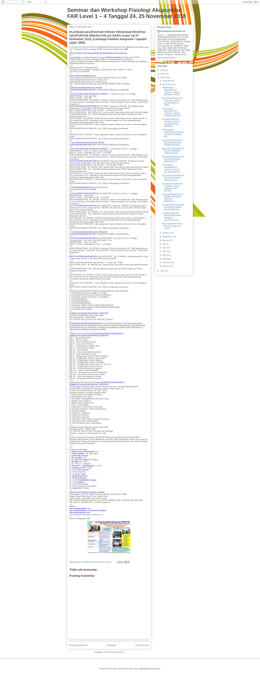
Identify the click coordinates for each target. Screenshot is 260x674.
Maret (165, 259)
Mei (164, 251)
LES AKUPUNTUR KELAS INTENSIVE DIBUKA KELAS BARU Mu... (173, 207)
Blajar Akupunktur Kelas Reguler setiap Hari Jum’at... (172, 226)
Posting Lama (142, 645)
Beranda (112, 645)
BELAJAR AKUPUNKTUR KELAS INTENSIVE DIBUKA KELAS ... (173, 151)
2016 (162, 77)
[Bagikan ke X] (123, 562)
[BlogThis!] (120, 562)
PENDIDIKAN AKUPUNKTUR (172, 31)
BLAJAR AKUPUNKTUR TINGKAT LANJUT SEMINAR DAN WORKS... (172, 187)
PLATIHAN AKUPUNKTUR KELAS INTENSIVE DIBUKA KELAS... (173, 177)
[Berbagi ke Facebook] (125, 562)
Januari (166, 266)
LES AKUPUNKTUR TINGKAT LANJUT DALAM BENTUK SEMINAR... (171, 122)
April (165, 255)
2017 (162, 74)
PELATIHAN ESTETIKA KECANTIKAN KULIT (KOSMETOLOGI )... (172, 142)
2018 (162, 70)
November (167, 84)
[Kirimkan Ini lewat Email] (118, 562)
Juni (165, 248)
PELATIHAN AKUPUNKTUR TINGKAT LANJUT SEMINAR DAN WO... (172, 112)
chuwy (135, 669)
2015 (162, 271)
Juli (164, 244)
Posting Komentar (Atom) (114, 652)
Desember (167, 81)
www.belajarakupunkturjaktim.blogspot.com (86, 514)
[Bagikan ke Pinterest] (128, 562)
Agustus (166, 240)
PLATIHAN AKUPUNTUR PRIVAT (82, 47)
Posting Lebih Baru (78, 645)
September (168, 236)
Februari (166, 262)
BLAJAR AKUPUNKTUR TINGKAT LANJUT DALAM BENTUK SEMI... (172, 101)
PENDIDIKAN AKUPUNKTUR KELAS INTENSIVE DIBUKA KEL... (172, 133)
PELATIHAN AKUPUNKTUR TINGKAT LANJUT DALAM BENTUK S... (172, 168)
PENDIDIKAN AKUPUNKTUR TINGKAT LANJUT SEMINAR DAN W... (171, 91)
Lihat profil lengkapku (166, 57)
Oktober (166, 233)
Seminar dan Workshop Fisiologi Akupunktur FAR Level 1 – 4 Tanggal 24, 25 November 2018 (126, 13)
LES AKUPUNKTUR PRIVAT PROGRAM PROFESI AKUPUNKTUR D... (171, 216)
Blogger (157, 669)
